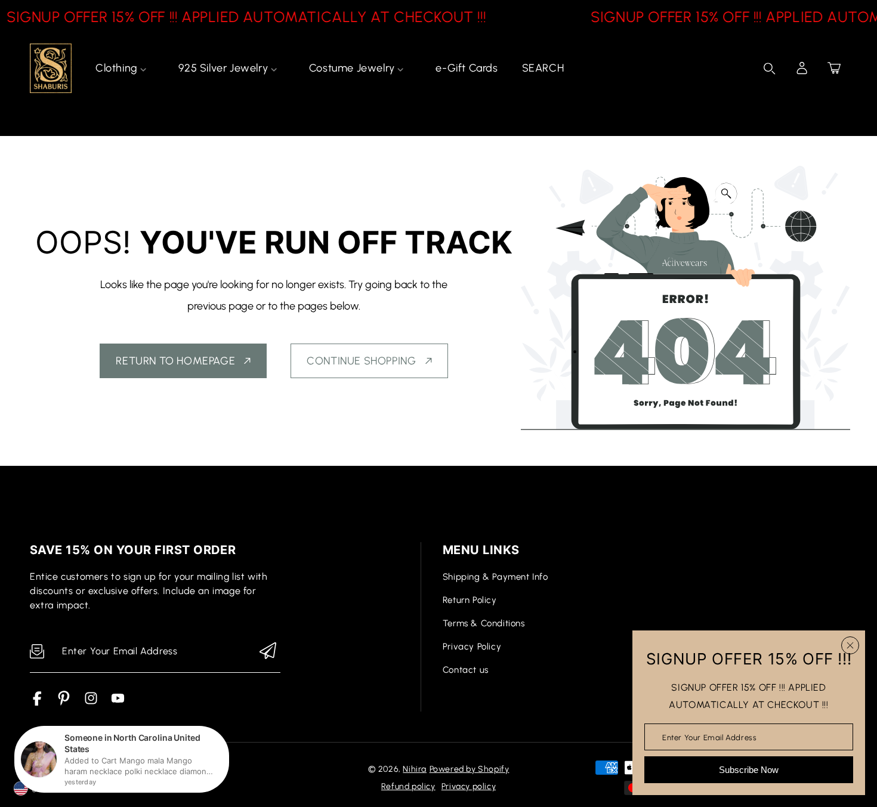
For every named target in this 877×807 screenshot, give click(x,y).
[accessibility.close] (850, 645)
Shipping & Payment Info (495, 576)
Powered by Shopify (469, 769)
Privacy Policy (472, 646)
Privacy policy (468, 786)
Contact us (466, 669)
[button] (834, 68)
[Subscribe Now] (267, 651)
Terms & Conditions (484, 623)
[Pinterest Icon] (64, 702)
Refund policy (408, 786)
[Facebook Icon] (37, 702)
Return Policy (470, 600)
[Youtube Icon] (117, 702)
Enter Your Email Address (709, 737)
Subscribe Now (749, 770)
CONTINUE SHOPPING (361, 360)
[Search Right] (769, 69)
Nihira (415, 769)
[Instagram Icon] (91, 702)
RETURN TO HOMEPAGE (175, 360)
